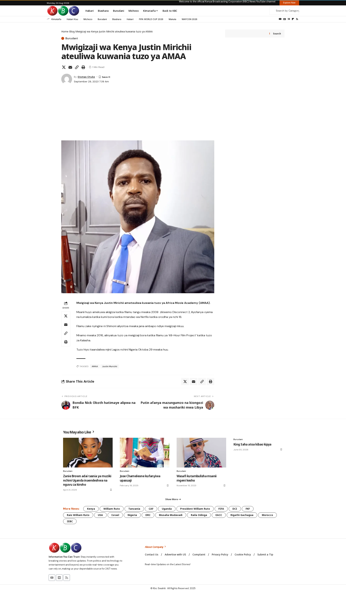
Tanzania (134, 508)
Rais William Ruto (78, 515)
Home (64, 31)
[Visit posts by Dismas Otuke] (66, 79)
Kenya (91, 508)
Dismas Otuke (86, 76)
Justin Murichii (109, 366)
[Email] (70, 67)
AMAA (95, 366)
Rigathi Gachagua (241, 515)
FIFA (221, 508)
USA (100, 515)
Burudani (102, 19)
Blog (72, 31)
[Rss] (297, 19)
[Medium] (289, 19)
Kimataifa (56, 19)
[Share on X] (63, 67)
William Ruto (111, 508)
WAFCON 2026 (189, 19)
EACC (219, 515)
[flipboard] (293, 19)
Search (277, 33)
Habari (130, 19)
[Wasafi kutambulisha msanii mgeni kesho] (201, 452)
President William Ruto (195, 508)
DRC (147, 515)
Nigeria (132, 515)
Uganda (167, 508)
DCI (234, 508)
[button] (76, 67)
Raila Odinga (199, 515)
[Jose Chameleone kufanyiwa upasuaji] (144, 452)
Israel (115, 515)
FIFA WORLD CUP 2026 (151, 19)
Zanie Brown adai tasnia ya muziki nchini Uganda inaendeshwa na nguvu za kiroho (87, 480)
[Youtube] (52, 577)
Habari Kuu (72, 19)
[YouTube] (280, 19)
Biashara (116, 19)
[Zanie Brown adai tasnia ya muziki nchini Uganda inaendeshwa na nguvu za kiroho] (88, 452)
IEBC (70, 521)
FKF (248, 508)
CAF (151, 508)
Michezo (87, 19)
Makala (172, 19)
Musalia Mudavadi (170, 515)
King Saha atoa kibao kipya (252, 444)
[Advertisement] (137, 113)
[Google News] (284, 19)
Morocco (267, 515)
